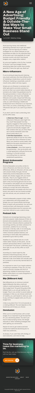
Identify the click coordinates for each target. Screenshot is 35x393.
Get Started (9, 360)
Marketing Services (12, 377)
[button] (30, 3)
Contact (17, 378)
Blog (27, 377)
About (22, 377)
